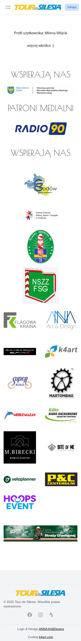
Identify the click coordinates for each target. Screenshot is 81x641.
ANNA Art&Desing (51, 629)
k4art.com (46, 637)
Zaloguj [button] (71, 7)
